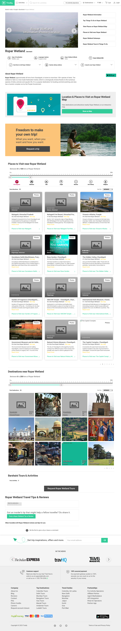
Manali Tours (41, 603)
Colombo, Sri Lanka (69, 591)
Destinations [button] (89, 3)
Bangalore (66, 596)
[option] (41, 30)
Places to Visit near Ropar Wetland (94, 32)
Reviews (14, 596)
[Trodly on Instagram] (60, 625)
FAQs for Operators (94, 601)
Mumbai (65, 598)
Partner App (91, 603)
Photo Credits (16, 603)
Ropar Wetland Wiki (98, 58)
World (7, 9)
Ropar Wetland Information (92, 15)
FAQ (12, 601)
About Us (14, 591)
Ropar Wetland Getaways (91, 38)
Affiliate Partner (93, 593)
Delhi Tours (40, 593)
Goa (63, 606)
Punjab (16, 9)
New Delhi (66, 593)
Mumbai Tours (41, 596)
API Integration (93, 598)
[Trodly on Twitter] (66, 625)
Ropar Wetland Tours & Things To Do (95, 44)
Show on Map (87, 111)
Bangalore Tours (42, 598)
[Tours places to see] (7, 3)
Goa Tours (40, 601)
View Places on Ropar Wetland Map (95, 26)
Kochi (64, 603)
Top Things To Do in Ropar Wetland (95, 20)
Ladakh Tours (41, 608)
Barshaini (21, 9)
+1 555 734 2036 (41, 578)
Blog (12, 593)
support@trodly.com (42, 576)
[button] (100, 3)
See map (32, 216)
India (11, 9)
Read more (15, 224)
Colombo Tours (42, 591)
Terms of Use (93, 625)
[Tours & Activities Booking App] (85, 616)
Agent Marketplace (94, 596)
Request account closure (20, 608)
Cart (109, 3)
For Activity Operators (72, 3)
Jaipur (64, 601)
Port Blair (65, 608)
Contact (14, 598)
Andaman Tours (42, 606)
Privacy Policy (105, 625)
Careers (14, 606)
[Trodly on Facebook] (55, 625)
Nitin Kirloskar (13, 44)
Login (118, 3)
